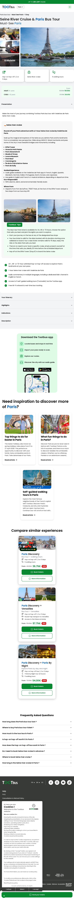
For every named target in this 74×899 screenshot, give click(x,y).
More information (37, 578)
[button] (4, 895)
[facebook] (51, 782)
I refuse (8, 889)
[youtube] (63, 782)
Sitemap (54, 884)
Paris (19, 7)
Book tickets (38, 572)
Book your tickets (38, 895)
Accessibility (61, 884)
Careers (49, 884)
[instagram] (57, 782)
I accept (36, 889)
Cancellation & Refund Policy (13, 798)
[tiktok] (69, 782)
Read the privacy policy (11, 883)
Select (22, 889)
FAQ (3, 794)
